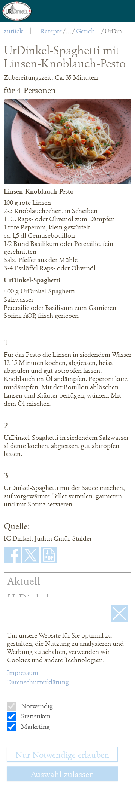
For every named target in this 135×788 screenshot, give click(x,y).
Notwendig (36, 706)
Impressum (22, 672)
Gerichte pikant (88, 31)
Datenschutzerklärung (38, 682)
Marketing (35, 726)
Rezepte (51, 31)
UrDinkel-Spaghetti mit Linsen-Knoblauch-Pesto (116, 31)
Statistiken (35, 716)
